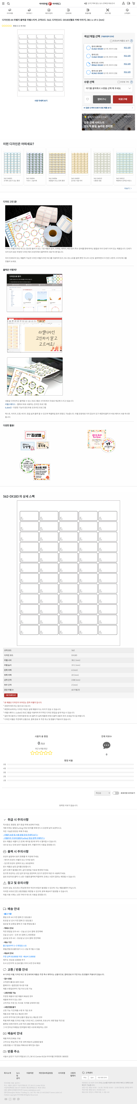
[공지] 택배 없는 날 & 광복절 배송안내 (101, 3)
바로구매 (123, 99)
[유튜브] (6, 1099)
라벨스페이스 (10, 404)
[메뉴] (3, 3)
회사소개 (7, 1073)
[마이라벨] (123, 3)
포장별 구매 (124, 82)
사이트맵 (61, 1073)
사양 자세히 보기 (41, 101)
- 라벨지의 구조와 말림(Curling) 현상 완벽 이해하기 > (24, 838)
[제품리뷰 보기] (7, 26)
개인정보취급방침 (46, 1073)
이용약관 (29, 1073)
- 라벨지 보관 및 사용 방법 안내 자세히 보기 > (20, 835)
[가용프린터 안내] (107, 36)
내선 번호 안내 (102, 1078)
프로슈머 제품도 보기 (120, 41)
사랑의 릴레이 (73, 1074)
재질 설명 (127, 48)
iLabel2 (8, 407)
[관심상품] (87, 99)
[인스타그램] (10, 1099)
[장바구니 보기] (133, 3)
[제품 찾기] (8, 3)
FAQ (84, 1078)
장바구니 (102, 99)
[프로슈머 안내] (131, 40)
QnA (92, 1078)
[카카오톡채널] (18, 1099)
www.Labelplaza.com (32, 1090)
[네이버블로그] (14, 1099)
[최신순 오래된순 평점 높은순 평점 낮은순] (102, 793)
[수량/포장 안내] (131, 82)
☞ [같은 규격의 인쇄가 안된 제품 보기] (97, 108)
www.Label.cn (56, 1092)
